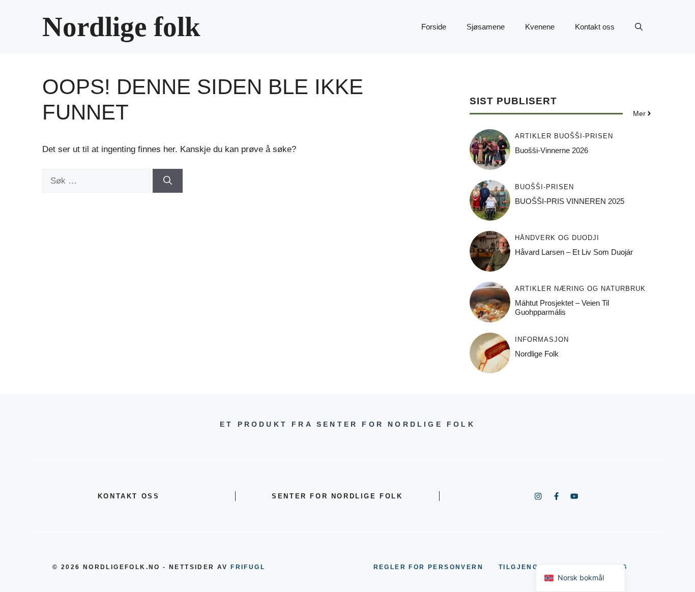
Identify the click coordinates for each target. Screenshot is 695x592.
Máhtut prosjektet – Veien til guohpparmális (562, 307)
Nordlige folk (121, 26)
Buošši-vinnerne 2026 (551, 150)
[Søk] (168, 181)
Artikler (533, 136)
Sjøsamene (486, 26)
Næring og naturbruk (600, 288)
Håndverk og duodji (557, 237)
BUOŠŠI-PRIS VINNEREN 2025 (569, 201)
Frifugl (247, 567)
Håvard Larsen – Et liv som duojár (574, 252)
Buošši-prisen (583, 136)
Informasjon (542, 339)
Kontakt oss (595, 26)
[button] (639, 27)
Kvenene (540, 26)
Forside (433, 26)
